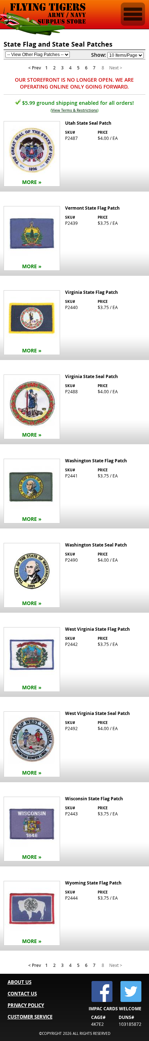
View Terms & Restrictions (74, 110)
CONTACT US (22, 993)
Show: (98, 54)
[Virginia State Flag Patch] (74, 323)
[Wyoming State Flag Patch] (74, 914)
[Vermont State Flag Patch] (74, 239)
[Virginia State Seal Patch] (74, 407)
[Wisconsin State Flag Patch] (74, 829)
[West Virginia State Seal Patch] (74, 745)
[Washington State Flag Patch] (74, 491)
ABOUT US (19, 982)
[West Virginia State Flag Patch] (74, 660)
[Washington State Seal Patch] (74, 576)
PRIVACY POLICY (26, 1005)
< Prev (34, 68)
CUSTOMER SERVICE (30, 1017)
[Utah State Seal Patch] (74, 154)
